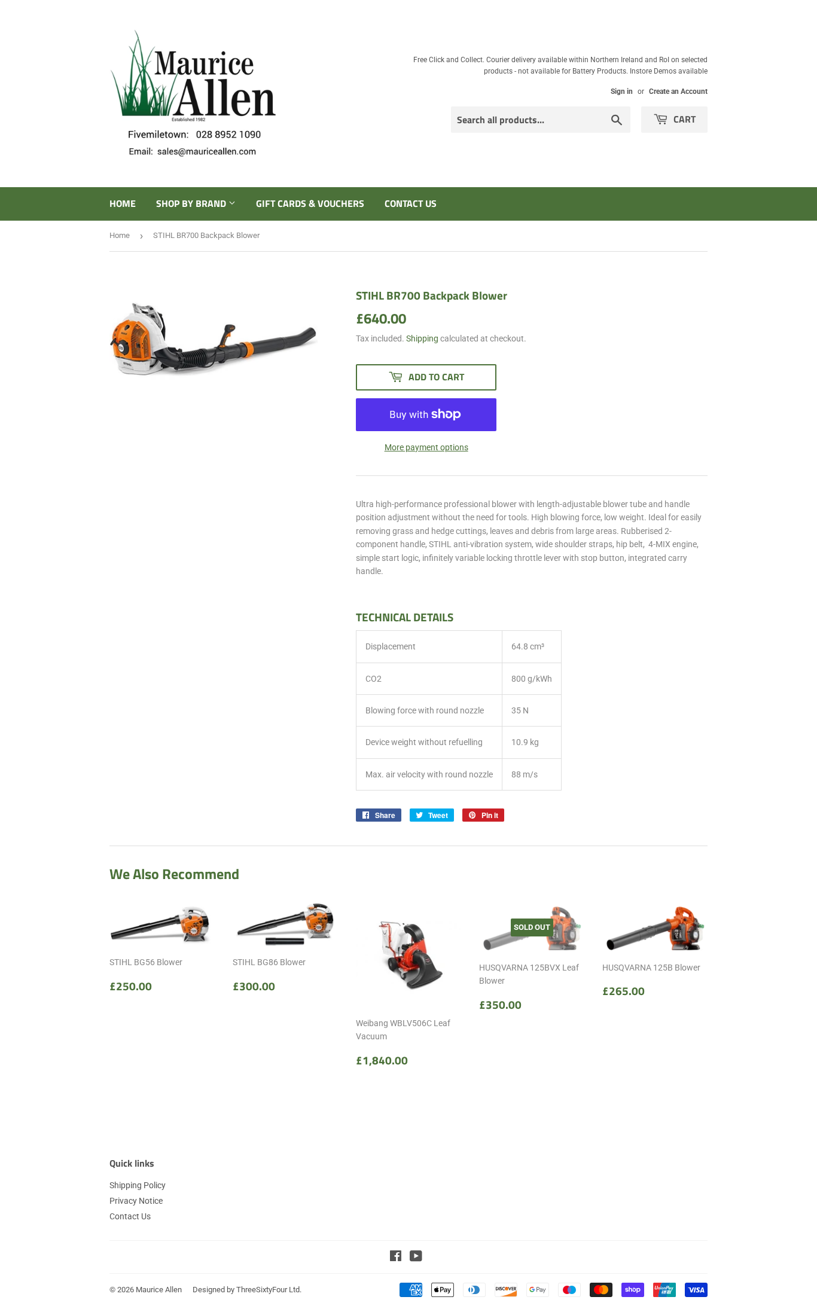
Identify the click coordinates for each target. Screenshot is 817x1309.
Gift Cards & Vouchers (310, 203)
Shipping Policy (137, 1185)
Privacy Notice (136, 1201)
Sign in (622, 91)
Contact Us (411, 203)
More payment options (426, 447)
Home (122, 203)
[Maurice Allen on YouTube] (416, 1257)
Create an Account (678, 91)
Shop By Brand (192, 203)
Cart (683, 119)
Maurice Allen (159, 1289)
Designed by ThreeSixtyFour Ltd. (247, 1289)
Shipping (422, 338)
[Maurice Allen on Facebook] (395, 1257)
